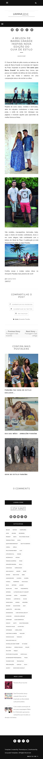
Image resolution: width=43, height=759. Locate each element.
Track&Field (20, 661)
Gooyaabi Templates (11, 753)
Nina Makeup (9, 571)
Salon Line (9, 588)
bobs (23, 574)
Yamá (16, 588)
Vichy (25, 664)
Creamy (8, 623)
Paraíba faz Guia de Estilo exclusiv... (18, 391)
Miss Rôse (25, 602)
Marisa (17, 602)
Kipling (18, 557)
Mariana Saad (10, 636)
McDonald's (9, 557)
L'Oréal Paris (18, 630)
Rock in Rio (16, 574)
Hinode (19, 554)
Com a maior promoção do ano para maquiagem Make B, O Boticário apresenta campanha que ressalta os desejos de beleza (18, 712)
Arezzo (18, 571)
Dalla (20, 564)
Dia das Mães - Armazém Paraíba (21, 434)
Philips (27, 647)
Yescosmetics (24, 588)
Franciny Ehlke (10, 626)
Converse (8, 595)
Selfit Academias (25, 543)
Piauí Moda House (24, 536)
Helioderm (23, 595)
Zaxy (24, 605)
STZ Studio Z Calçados (12, 654)
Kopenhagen (18, 567)
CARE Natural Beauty (22, 612)
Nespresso (16, 581)
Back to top (32, 756)
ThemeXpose (23, 749)
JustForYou (17, 598)
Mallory (22, 633)
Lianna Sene (11, 279)
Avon (7, 533)
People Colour (18, 647)
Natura (15, 529)
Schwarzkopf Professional (14, 657)
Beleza (8, 529)
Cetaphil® (8, 619)
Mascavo (19, 636)
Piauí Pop (8, 650)
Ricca (7, 585)
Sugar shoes (16, 605)
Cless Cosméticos (19, 619)
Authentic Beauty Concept (21, 592)
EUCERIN (19, 578)
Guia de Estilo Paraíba (16, 474)
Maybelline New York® (12, 643)
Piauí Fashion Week (11, 550)
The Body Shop (10, 661)
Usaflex (19, 664)
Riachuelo (25, 581)
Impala (15, 547)
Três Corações (10, 664)
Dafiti (14, 623)
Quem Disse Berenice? (12, 543)
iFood (20, 561)
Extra (15, 595)
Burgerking (9, 612)
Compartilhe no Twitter (22, 309)
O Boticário (23, 529)
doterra (8, 592)
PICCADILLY (9, 647)
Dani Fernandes (23, 623)
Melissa (14, 533)
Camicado (8, 616)
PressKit (8, 536)
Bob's (14, 536)
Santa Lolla (24, 654)
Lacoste (21, 585)
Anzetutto (9, 609)
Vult (21, 550)
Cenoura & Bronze (19, 616)
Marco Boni (9, 602)
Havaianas (9, 567)
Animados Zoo (10, 578)
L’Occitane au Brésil (11, 633)
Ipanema (8, 598)
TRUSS (25, 657)
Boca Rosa (17, 609)
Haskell (8, 581)
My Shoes (24, 643)
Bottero (14, 585)
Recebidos (21, 533)
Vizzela (8, 547)
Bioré (24, 571)
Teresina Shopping (11, 561)
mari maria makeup (19, 668)
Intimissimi (9, 630)
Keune (25, 598)
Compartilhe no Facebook (22, 304)
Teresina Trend (10, 540)
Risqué (16, 650)
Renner (8, 605)
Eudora (26, 578)
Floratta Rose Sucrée (20, 683)
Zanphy (8, 668)
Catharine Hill (10, 554)
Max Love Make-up (11, 640)
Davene (8, 574)
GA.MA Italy (21, 626)
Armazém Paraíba (24, 319)
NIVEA (19, 540)
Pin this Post (23, 313)
